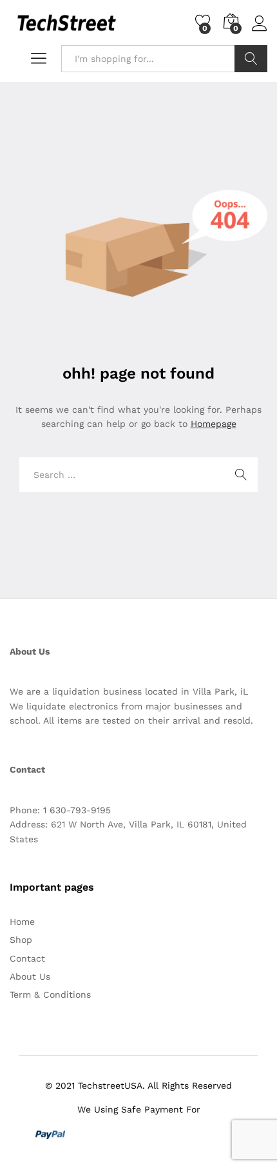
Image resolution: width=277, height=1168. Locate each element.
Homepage (213, 424)
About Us (30, 976)
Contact (27, 958)
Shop (21, 940)
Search (250, 58)
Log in (259, 31)
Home (22, 921)
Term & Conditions (50, 994)
